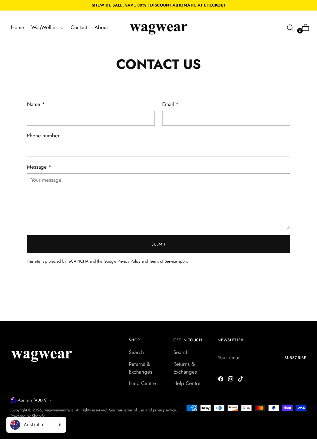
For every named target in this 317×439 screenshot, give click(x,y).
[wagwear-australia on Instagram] (231, 380)
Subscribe (295, 358)
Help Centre (142, 383)
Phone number (43, 135)
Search (136, 352)
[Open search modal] (290, 27)
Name (36, 104)
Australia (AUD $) (33, 400)
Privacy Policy (129, 261)
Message (39, 167)
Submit (158, 244)
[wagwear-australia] (158, 27)
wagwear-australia (58, 410)
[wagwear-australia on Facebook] (221, 380)
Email (170, 104)
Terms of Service (163, 261)
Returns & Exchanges (140, 367)
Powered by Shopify (28, 416)
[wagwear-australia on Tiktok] (241, 380)
